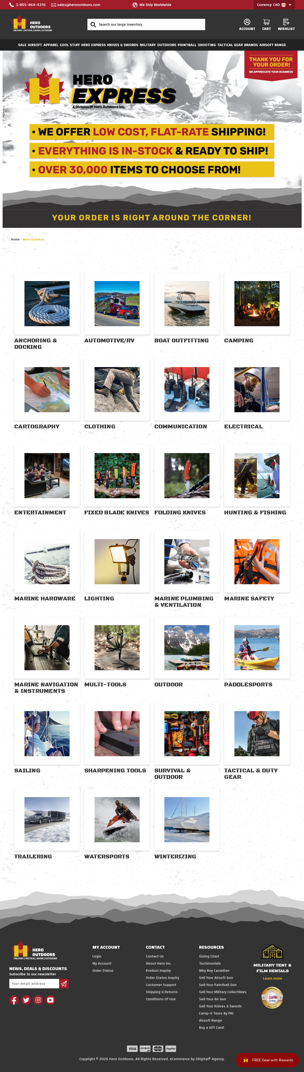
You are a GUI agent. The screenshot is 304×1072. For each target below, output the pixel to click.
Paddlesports (248, 684)
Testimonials (210, 963)
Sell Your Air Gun (212, 999)
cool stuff (70, 44)
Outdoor (168, 684)
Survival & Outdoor (172, 774)
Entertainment (40, 512)
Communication (180, 426)
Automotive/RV (109, 340)
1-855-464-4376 (31, 4)
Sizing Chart (209, 956)
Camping (238, 340)
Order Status (103, 970)
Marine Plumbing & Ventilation (184, 602)
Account (247, 28)
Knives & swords (122, 44)
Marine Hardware (45, 598)
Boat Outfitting (181, 340)
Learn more (272, 978)
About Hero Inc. (158, 963)
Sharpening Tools (115, 770)
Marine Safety (249, 598)
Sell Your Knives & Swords (220, 1006)
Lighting (99, 598)
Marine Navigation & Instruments (46, 688)
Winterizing (175, 856)
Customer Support (161, 984)
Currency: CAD (269, 4)
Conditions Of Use (161, 999)
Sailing (27, 770)
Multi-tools (105, 684)
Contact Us (155, 956)
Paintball (187, 44)
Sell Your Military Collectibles (223, 991)
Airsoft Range (272, 44)
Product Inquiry (158, 970)
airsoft (35, 44)
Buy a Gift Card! (211, 1027)
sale (22, 44)
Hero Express (93, 44)
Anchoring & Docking (35, 344)
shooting (207, 44)
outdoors (166, 44)
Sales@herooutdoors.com (78, 4)
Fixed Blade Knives (116, 512)
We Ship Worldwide (155, 4)
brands (251, 44)
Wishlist (286, 28)
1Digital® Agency (209, 1058)
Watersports (107, 856)
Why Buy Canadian (214, 970)
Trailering (33, 856)
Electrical (243, 426)
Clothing (99, 426)
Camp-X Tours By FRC (216, 1013)
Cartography (36, 426)
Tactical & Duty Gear (251, 774)
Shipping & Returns (162, 991)
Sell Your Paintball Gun (218, 984)
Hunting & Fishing (255, 512)
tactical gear (230, 44)
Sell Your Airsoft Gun (216, 977)
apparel (50, 44)
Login (96, 956)
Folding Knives (180, 512)
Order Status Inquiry (162, 977)
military (148, 44)
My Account (101, 963)
